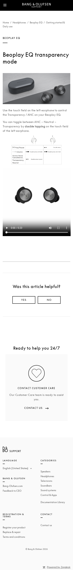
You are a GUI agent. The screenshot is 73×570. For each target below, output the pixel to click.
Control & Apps (49, 495)
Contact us (46, 525)
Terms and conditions (14, 536)
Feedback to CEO (12, 490)
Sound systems (48, 490)
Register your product (14, 527)
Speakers (45, 471)
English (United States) (16, 468)
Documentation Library (53, 502)
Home (6, 22)
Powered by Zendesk (58, 567)
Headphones (19, 22)
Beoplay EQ (36, 22)
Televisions (46, 480)
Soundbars (46, 485)
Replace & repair (12, 532)
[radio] (23, 300)
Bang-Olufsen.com (13, 485)
